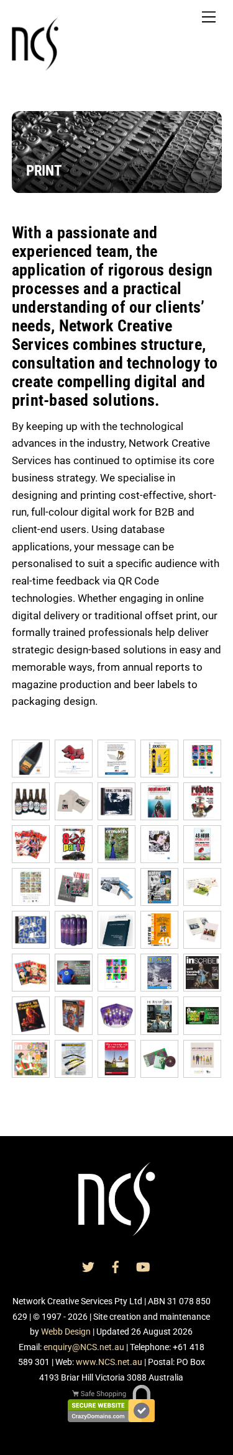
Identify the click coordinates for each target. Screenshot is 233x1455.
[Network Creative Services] (35, 65)
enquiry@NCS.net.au (83, 1347)
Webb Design (66, 1331)
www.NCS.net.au (109, 1362)
